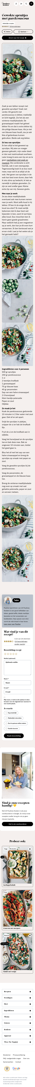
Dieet (6, 1004)
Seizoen (7, 1023)
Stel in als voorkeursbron (21, 824)
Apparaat (7, 1036)
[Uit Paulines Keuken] (6, 4)
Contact (18, 1062)
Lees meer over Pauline (12, 624)
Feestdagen (8, 998)
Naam (6, 679)
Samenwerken (8, 1062)
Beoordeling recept (12, 650)
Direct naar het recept (16, 38)
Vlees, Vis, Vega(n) (11, 1042)
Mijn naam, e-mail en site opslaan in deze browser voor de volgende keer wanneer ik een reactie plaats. (17, 701)
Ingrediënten (9, 1010)
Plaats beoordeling (14, 736)
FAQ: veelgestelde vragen (12, 1058)
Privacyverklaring (19, 1055)
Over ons (26, 1058)
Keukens (7, 1029)
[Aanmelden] (21, 4)
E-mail (6, 688)
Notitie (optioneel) (9, 658)
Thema (6, 1017)
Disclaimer (7, 1055)
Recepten (7, 991)
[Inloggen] (16, 4)
